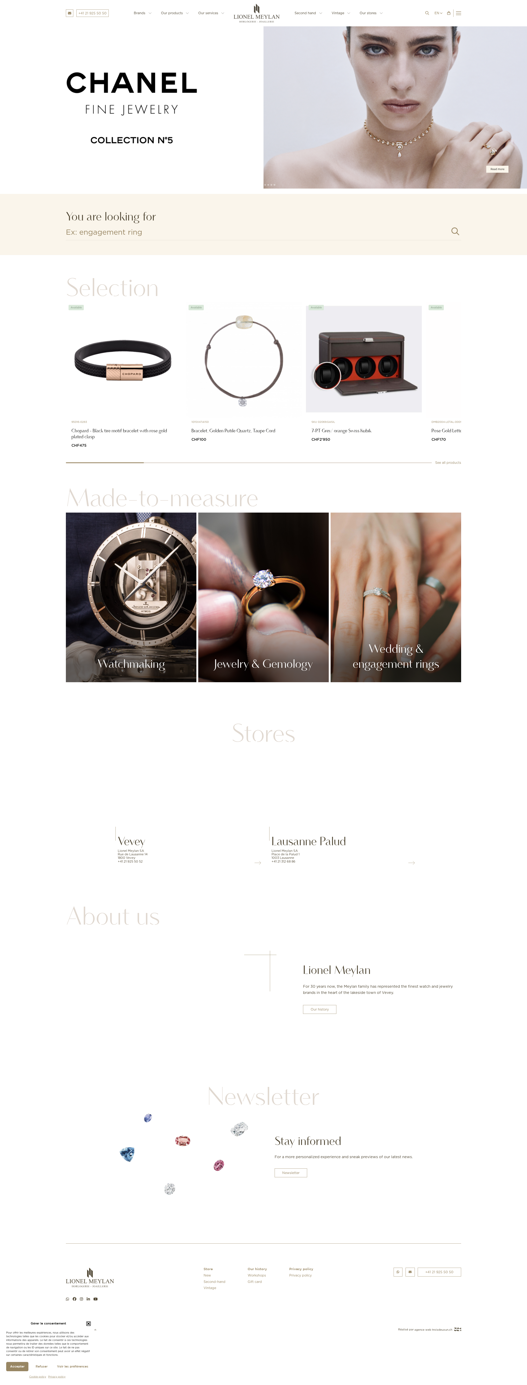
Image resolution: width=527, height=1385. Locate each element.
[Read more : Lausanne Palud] (340, 789)
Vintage (338, 13)
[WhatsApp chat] (67, 1299)
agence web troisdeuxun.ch (433, 1329)
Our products (172, 13)
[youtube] (95, 1299)
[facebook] (74, 1299)
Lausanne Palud (309, 841)
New (207, 1275)
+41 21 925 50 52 (130, 861)
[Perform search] (455, 231)
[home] (259, 13)
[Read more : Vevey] (186, 789)
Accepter (17, 1366)
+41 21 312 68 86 (283, 861)
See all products (448, 462)
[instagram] (81, 1299)
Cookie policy (37, 1376)
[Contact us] (410, 1272)
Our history (320, 1009)
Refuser (42, 1366)
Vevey (131, 841)
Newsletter (291, 1173)
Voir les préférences (72, 1366)
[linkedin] (88, 1299)
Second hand (305, 13)
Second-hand (214, 1282)
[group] (263, 107)
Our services (208, 13)
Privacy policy (56, 1376)
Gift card (255, 1282)
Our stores (368, 13)
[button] (88, 1324)
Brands (139, 13)
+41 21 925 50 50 (439, 1272)
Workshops (257, 1275)
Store (208, 1269)
